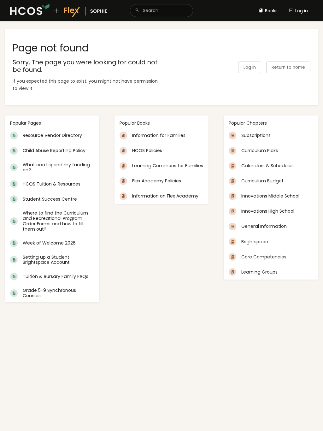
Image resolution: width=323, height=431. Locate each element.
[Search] (137, 10)
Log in (301, 11)
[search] (161, 10)
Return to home (288, 67)
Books (271, 11)
